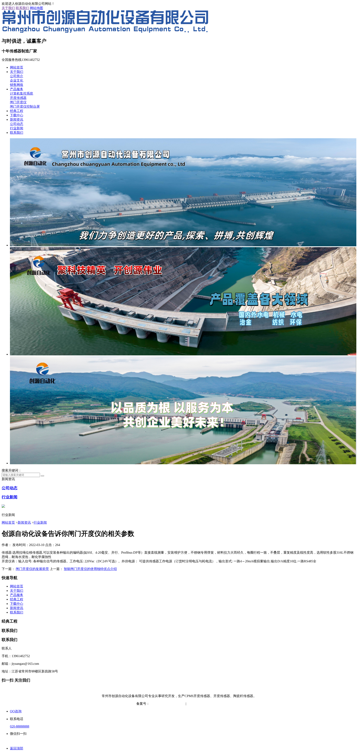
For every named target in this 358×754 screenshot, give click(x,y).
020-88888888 (19, 726)
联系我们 (22, 8)
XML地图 (215, 703)
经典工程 (16, 111)
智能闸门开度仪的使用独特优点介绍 (90, 569)
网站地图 (36, 8)
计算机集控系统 (21, 93)
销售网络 (16, 85)
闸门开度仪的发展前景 (32, 569)
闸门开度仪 (18, 102)
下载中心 (16, 115)
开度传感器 (18, 98)
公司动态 (16, 124)
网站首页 (16, 67)
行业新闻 (16, 128)
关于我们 (8, 8)
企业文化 (16, 80)
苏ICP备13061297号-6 (165, 703)
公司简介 (16, 76)
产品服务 (16, 89)
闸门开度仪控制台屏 (25, 106)
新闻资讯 (16, 119)
